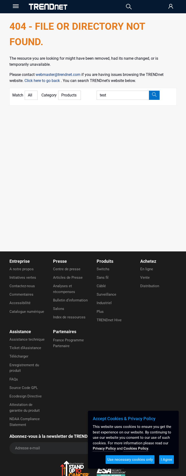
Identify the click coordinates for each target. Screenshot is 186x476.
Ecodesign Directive (25, 396)
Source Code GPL (23, 388)
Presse (60, 261)
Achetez (148, 261)
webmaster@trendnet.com (58, 74)
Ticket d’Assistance (25, 348)
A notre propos (21, 269)
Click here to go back (42, 80)
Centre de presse (66, 269)
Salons (58, 309)
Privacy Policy (104, 448)
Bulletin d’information (70, 300)
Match (17, 95)
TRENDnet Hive (109, 320)
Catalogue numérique (26, 311)
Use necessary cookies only (130, 459)
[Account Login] (171, 6)
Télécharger (18, 356)
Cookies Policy (136, 448)
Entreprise (19, 261)
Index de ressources (69, 317)
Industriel (104, 303)
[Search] (129, 6)
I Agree (166, 459)
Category (49, 95)
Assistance (20, 331)
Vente (145, 277)
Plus (100, 311)
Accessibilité (20, 303)
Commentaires (21, 294)
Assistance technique (27, 339)
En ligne (146, 269)
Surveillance (106, 294)
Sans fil (102, 277)
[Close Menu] (15, 6)
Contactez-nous (22, 286)
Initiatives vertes (22, 277)
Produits (105, 261)
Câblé (101, 286)
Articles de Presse (68, 277)
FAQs (13, 379)
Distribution (149, 286)
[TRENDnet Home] (48, 7)
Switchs (103, 269)
